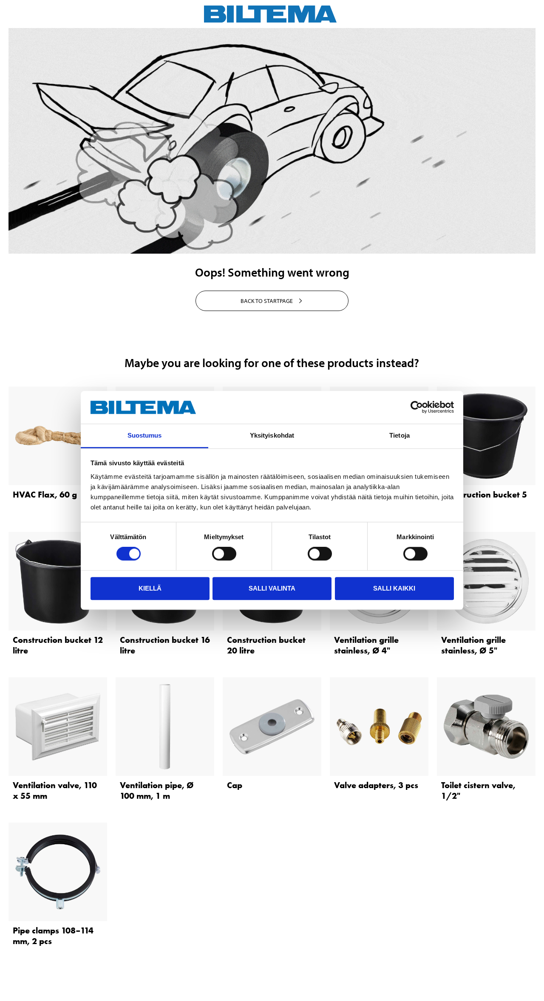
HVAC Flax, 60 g (45, 494)
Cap (234, 785)
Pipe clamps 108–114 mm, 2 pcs (53, 936)
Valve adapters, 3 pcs (376, 785)
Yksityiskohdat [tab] (272, 435)
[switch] (224, 553)
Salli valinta (272, 588)
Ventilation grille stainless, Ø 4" (366, 645)
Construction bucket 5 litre (484, 500)
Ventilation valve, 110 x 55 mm (55, 790)
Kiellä (150, 588)
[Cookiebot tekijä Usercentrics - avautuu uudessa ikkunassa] (417, 407)
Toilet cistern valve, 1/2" (478, 790)
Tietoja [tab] (399, 435)
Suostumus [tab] (145, 435)
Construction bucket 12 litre (58, 645)
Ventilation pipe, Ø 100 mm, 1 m (157, 790)
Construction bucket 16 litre (165, 645)
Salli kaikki (394, 588)
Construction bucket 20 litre (266, 645)
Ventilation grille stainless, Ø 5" (473, 645)
